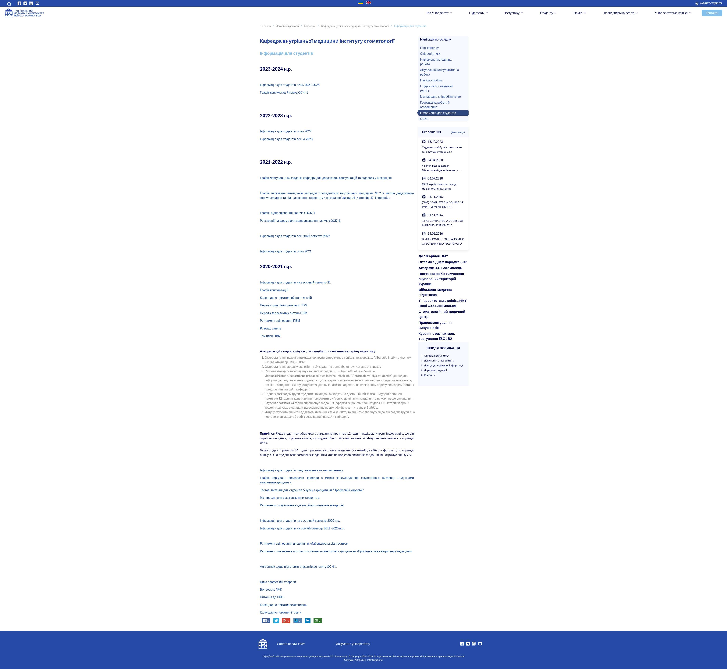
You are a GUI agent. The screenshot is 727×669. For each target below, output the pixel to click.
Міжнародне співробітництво (440, 96)
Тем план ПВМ (270, 336)
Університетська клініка (671, 13)
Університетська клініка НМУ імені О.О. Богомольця (443, 303)
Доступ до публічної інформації (443, 365)
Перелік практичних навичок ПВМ (283, 305)
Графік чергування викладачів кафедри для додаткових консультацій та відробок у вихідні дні (326, 178)
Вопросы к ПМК (271, 589)
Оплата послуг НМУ (436, 355)
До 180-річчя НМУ (433, 256)
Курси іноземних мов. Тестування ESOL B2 (437, 336)
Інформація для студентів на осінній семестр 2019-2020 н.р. (302, 528)
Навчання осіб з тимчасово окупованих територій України (441, 279)
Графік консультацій (274, 290)
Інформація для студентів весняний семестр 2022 (295, 236)
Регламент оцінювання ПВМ (280, 320)
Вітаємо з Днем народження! (443, 262)
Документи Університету (439, 360)
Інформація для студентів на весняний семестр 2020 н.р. (300, 520)
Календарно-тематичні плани (280, 612)
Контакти (712, 13)
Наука (578, 13)
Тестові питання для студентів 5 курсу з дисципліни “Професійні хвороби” (312, 490)
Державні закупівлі (435, 370)
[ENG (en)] (368, 2)
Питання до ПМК (271, 597)
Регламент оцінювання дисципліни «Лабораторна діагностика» (304, 543)
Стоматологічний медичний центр (442, 314)
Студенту (546, 13)
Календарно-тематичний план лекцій (286, 298)
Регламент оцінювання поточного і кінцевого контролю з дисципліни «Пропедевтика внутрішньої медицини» (336, 551)
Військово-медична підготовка (435, 292)
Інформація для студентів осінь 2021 (285, 251)
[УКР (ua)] (360, 2)
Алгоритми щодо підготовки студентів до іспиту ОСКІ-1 (298, 566)
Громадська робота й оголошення (435, 104)
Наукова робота (431, 80)
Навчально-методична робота (436, 61)
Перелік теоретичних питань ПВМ (283, 313)
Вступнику (512, 13)
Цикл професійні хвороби (278, 582)
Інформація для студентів (438, 113)
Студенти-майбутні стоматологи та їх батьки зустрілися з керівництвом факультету (442, 151)
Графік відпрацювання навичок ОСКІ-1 (288, 213)
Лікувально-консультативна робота (439, 72)
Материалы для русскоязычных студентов (289, 498)
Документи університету (353, 644)
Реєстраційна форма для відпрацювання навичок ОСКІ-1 (300, 221)
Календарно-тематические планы (283, 605)
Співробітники (430, 54)
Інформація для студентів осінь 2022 (285, 131)
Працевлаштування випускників (435, 325)
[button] (8, 3)
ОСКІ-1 (425, 119)
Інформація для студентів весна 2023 (286, 139)
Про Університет (437, 13)
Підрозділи (476, 13)
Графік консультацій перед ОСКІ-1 (284, 92)
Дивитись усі (458, 132)
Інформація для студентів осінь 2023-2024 (289, 85)
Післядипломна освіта (618, 13)
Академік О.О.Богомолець (440, 268)
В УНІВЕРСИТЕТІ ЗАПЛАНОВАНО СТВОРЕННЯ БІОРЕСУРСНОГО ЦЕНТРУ (443, 243)
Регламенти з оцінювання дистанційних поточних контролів (302, 505)
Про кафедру (429, 48)
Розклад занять (270, 328)
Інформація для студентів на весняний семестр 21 (295, 282)
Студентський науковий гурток (436, 88)
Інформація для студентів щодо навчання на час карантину (301, 470)
